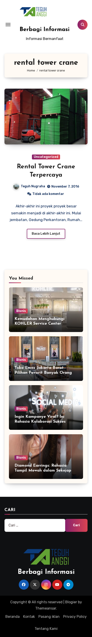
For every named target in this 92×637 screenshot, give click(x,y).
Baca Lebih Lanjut (46, 234)
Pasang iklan (49, 616)
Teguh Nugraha (33, 186)
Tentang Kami (46, 629)
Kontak (29, 616)
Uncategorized (46, 157)
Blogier (71, 602)
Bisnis (21, 311)
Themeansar (45, 608)
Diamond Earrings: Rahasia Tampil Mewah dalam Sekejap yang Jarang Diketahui (43, 470)
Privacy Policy (75, 616)
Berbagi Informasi (45, 30)
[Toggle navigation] (8, 24)
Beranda (12, 616)
